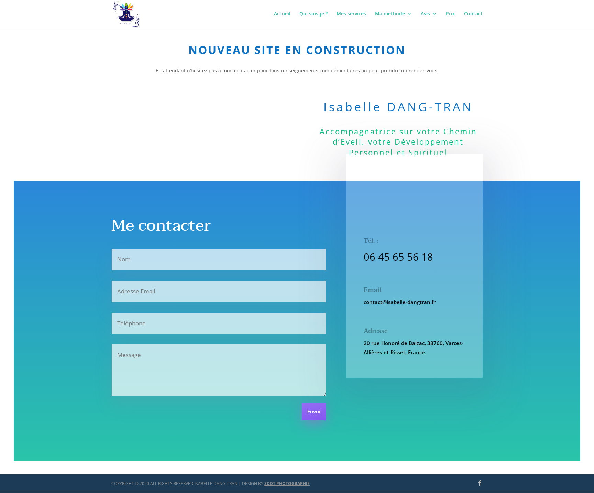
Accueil (282, 14)
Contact (473, 14)
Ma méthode (390, 14)
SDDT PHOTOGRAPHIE (287, 483)
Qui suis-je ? (313, 14)
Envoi (313, 412)
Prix (450, 14)
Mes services (351, 14)
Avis (425, 14)
